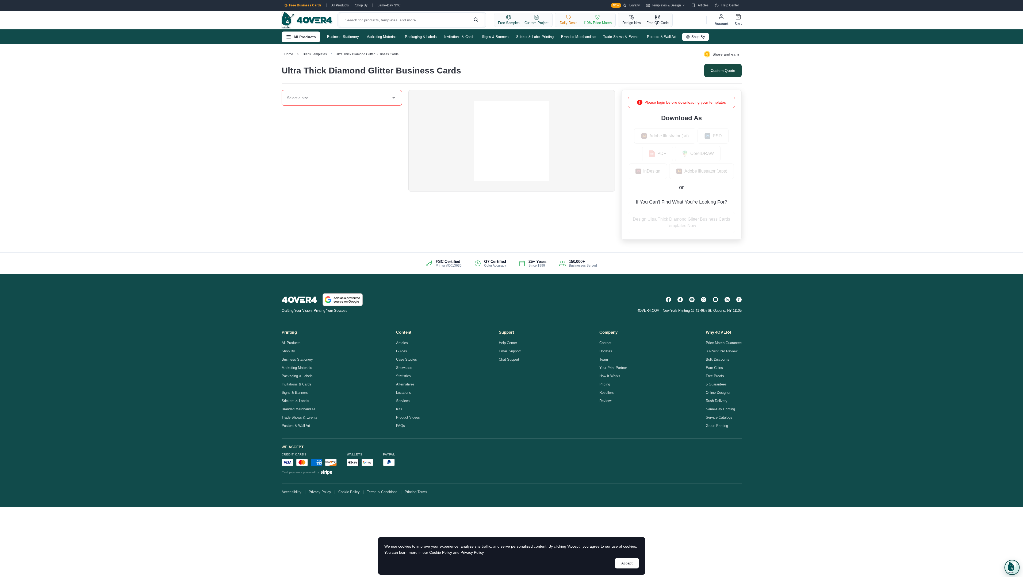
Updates (605, 351)
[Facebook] (668, 299)
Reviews (605, 401)
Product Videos (408, 417)
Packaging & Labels (420, 37)
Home (288, 54)
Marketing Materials (381, 37)
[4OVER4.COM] (307, 20)
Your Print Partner (613, 368)
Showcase (404, 368)
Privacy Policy (320, 492)
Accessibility (291, 492)
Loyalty (626, 5)
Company (608, 332)
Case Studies (406, 359)
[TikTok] (680, 299)
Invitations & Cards (459, 37)
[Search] (475, 20)
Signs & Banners (495, 37)
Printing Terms (416, 492)
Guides (401, 351)
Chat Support (509, 359)
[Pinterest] (739, 299)
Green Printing (717, 426)
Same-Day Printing (720, 409)
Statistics (403, 376)
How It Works (609, 376)
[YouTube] (692, 299)
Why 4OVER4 (718, 332)
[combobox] (287, 98)
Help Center (730, 5)
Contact (605, 343)
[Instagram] (715, 299)
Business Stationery (343, 37)
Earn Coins (714, 368)
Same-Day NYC (389, 5)
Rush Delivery (716, 401)
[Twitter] (703, 299)
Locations (403, 393)
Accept (627, 563)
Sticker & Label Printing (535, 37)
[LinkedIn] (727, 299)
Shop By (361, 5)
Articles (703, 5)
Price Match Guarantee (724, 343)
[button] (1012, 567)
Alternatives (405, 384)
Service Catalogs (719, 417)
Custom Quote (723, 70)
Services (403, 401)
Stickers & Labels (295, 401)
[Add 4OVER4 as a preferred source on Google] (343, 299)
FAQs (400, 426)
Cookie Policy (349, 492)
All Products (340, 5)
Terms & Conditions (382, 492)
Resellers (606, 393)
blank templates (315, 54)
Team (603, 359)
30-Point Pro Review (721, 351)
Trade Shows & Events (621, 37)
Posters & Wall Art (661, 37)
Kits (399, 409)
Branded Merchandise (578, 37)
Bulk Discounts (717, 359)
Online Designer (718, 393)
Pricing (604, 384)
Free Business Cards (305, 5)
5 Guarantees (716, 384)
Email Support (510, 351)
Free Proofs (715, 376)
